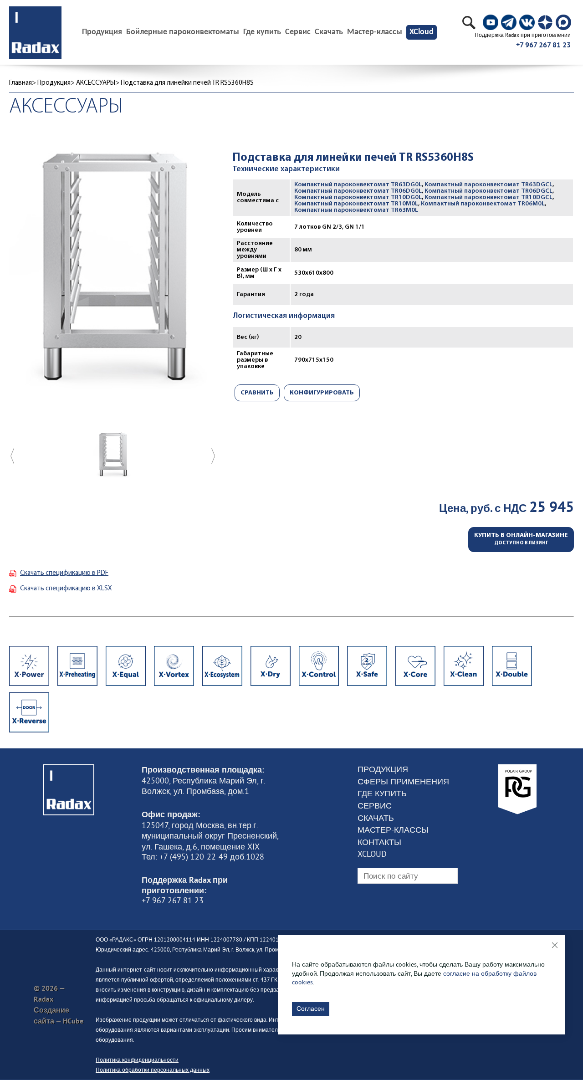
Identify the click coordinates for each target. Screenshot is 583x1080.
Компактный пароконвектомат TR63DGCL (488, 184)
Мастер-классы (374, 32)
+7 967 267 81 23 (543, 45)
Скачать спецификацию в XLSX (66, 588)
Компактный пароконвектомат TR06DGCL (488, 191)
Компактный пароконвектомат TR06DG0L (358, 191)
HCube (73, 1021)
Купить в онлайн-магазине (521, 539)
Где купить (262, 32)
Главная (20, 83)
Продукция (54, 83)
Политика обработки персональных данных (153, 1069)
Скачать (329, 32)
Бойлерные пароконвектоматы (182, 32)
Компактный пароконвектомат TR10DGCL (488, 197)
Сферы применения (403, 782)
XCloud (421, 32)
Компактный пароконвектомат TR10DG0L (358, 197)
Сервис (298, 32)
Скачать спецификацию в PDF (64, 573)
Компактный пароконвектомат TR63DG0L (358, 184)
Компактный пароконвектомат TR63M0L (356, 210)
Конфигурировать (322, 392)
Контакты (379, 842)
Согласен (311, 1008)
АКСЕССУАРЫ (95, 83)
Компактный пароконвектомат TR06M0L (483, 203)
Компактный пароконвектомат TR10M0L (356, 203)
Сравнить (257, 392)
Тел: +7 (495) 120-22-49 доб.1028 (203, 857)
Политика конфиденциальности (137, 1059)
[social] (490, 22)
